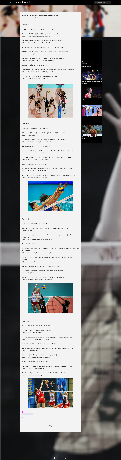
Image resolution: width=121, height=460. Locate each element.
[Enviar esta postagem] (23, 412)
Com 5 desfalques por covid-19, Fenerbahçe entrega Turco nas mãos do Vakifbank (91, 119)
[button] (23, 20)
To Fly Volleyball (21, 2)
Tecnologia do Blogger (61, 458)
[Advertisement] (50, 444)
